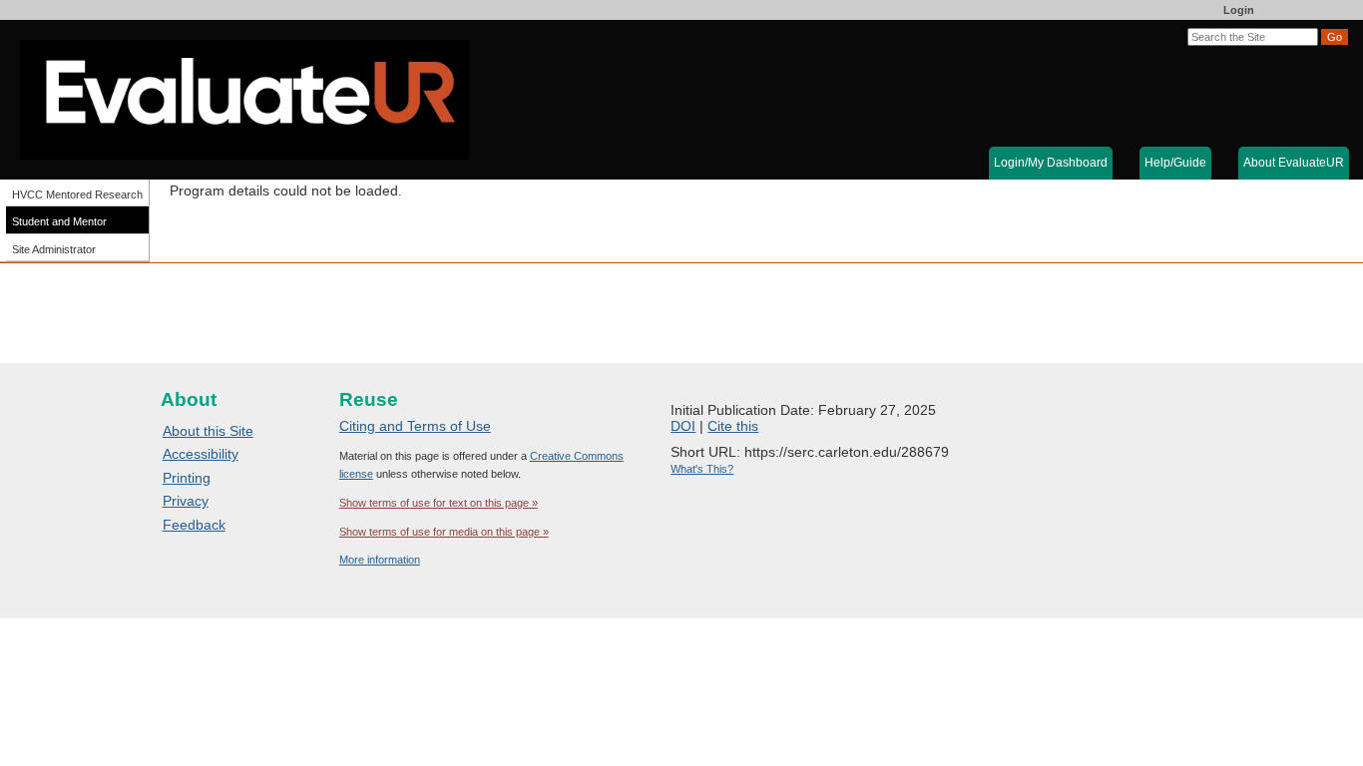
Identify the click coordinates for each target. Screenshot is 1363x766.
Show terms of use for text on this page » (438, 503)
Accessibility (200, 454)
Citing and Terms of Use (415, 426)
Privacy (186, 501)
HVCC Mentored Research (77, 194)
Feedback (194, 525)
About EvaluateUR (1293, 163)
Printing (187, 478)
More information (379, 560)
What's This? (702, 469)
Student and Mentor (59, 221)
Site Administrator (54, 249)
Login (1238, 10)
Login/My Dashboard (1051, 163)
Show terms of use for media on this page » (444, 532)
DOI (683, 426)
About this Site (208, 431)
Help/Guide (1175, 163)
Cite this (732, 426)
